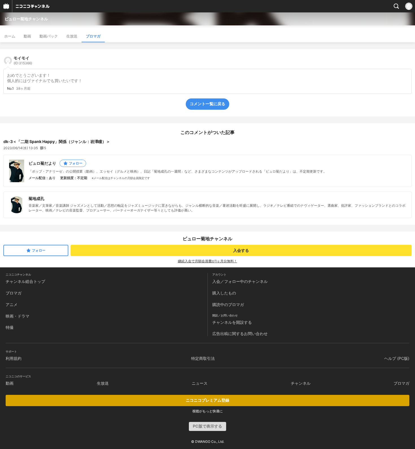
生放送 (71, 36)
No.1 (10, 88)
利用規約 (13, 358)
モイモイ (23, 60)
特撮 (10, 327)
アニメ (12, 304)
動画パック (49, 36)
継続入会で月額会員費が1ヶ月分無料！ (207, 261)
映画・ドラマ (17, 316)
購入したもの (224, 292)
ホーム (9, 36)
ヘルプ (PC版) (396, 358)
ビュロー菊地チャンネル (26, 18)
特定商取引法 (203, 358)
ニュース (199, 383)
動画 (27, 36)
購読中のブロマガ (228, 304)
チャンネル (301, 383)
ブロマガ (93, 36)
